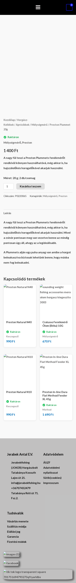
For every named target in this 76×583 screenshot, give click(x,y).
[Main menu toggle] (38, 7)
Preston (27, 142)
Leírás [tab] (7, 213)
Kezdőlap (9, 119)
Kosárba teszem (30, 186)
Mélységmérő (39, 124)
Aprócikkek (22, 124)
